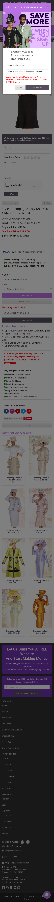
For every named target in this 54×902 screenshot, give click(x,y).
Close (19, 87)
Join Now (37, 87)
